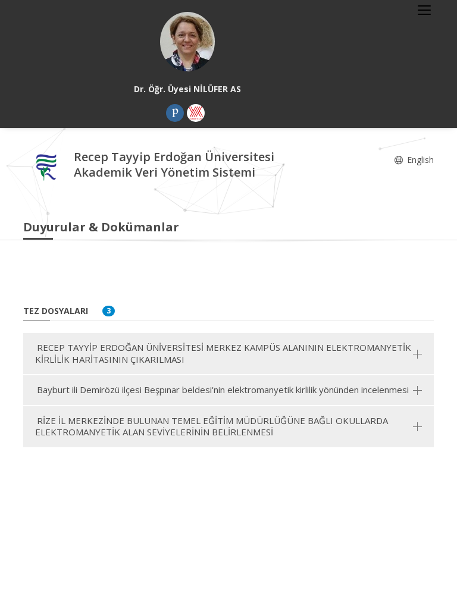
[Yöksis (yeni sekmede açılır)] (196, 113)
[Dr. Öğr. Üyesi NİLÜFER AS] (187, 41)
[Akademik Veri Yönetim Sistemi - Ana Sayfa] (48, 166)
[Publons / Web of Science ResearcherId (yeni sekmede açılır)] (175, 113)
